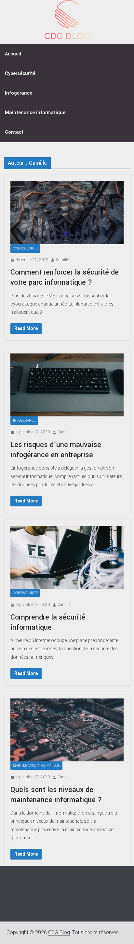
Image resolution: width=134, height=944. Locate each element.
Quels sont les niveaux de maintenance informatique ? (56, 795)
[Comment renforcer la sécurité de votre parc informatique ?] (66, 212)
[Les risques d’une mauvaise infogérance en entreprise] (66, 384)
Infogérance (18, 93)
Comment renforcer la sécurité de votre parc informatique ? (64, 277)
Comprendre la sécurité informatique (47, 622)
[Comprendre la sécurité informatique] (66, 557)
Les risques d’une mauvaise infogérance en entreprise (55, 450)
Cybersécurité (20, 73)
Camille (62, 260)
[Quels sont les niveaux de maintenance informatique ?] (66, 729)
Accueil (13, 54)
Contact (14, 132)
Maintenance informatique (35, 112)
